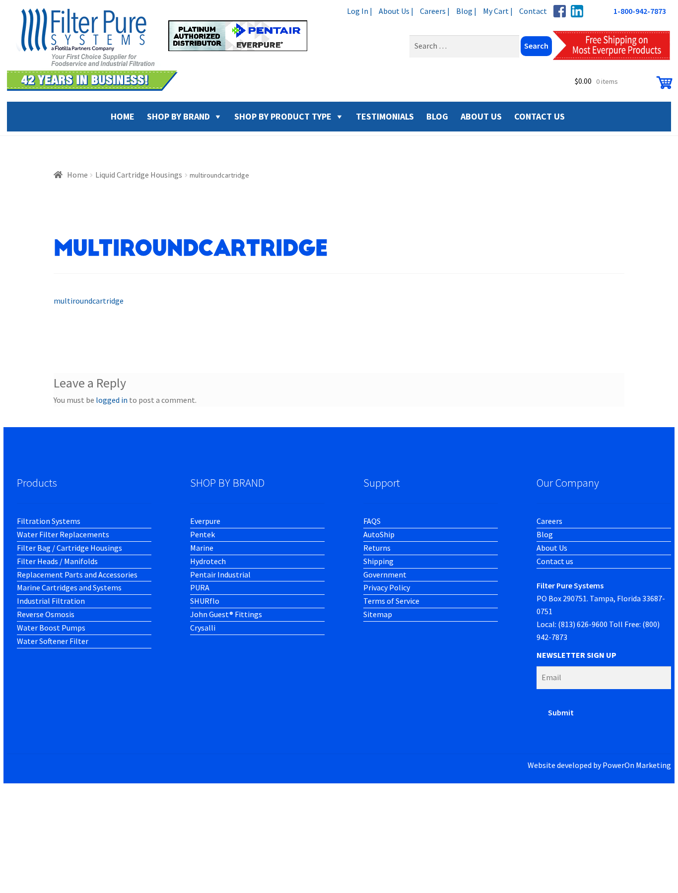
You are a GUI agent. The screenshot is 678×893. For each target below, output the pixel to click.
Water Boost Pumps (51, 628)
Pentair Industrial (220, 574)
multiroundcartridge (89, 301)
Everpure (205, 521)
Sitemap (377, 614)
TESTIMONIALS (385, 116)
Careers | (435, 11)
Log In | (359, 11)
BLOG (437, 116)
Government (385, 574)
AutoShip (379, 534)
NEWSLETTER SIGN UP (576, 655)
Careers (549, 521)
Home (77, 175)
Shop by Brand (178, 116)
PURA (199, 587)
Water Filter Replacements (63, 534)
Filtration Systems (48, 521)
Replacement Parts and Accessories (77, 574)
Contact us (555, 561)
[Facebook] (559, 11)
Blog (545, 534)
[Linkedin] (577, 11)
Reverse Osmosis (45, 614)
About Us (552, 548)
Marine (201, 548)
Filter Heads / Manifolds (57, 561)
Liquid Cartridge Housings (138, 175)
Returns (377, 548)
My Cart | (498, 11)
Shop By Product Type (283, 116)
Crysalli (202, 628)
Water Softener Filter (52, 641)
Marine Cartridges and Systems (69, 587)
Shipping (378, 561)
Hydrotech (208, 561)
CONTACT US (539, 116)
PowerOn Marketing (637, 765)
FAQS (372, 521)
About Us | (396, 11)
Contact (533, 11)
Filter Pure (163, 49)
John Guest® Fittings (226, 614)
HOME (123, 116)
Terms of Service (391, 601)
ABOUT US (481, 116)
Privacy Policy (386, 587)
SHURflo (204, 601)
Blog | (466, 11)
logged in (112, 400)
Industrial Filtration (51, 601)
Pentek (202, 534)
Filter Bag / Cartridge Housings (69, 548)
